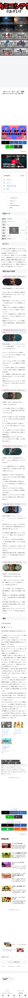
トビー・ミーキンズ (20, 769)
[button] (18, 147)
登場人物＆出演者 (11, 186)
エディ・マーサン (16, 767)
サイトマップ (20, 990)
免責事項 (21, 993)
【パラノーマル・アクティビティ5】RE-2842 (6, 731)
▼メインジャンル (15, 760)
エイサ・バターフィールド (20, 771)
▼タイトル (5, 762)
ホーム (7, 990)
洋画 (4, 760)
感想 (8, 189)
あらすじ (9, 183)
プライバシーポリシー (7, 993)
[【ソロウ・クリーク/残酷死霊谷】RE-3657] (6, 741)
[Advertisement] (14, 71)
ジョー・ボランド (6, 767)
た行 (8, 760)
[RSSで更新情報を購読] (20, 829)
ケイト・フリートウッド (8, 765)
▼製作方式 (12, 762)
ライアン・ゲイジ (6, 774)
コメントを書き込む (14, 962)
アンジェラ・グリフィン (21, 765)
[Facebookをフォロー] (20, 825)
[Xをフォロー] (7, 825)
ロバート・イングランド (8, 769)
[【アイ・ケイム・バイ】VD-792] (18, 725)
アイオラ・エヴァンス (7, 771)
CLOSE (22, 175)
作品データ (9, 179)
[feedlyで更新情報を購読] (7, 829)
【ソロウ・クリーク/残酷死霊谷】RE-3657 (6, 747)
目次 (12, 197)
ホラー (18, 762)
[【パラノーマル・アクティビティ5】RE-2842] (6, 725)
